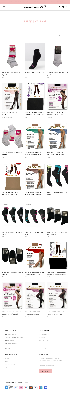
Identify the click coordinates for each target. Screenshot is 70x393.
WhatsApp (11, 340)
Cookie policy (42, 348)
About (6, 361)
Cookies (26, 382)
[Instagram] (9, 348)
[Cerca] (60, 7)
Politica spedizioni (43, 334)
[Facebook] (6, 348)
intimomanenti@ (12, 343)
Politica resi (42, 337)
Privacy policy (42, 344)
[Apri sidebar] (4, 7)
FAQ (6, 367)
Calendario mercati (10, 364)
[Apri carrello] (66, 7)
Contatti (7, 358)
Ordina (61, 36)
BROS (8, 385)
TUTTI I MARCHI (59, 2)
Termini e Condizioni (44, 340)
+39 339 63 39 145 (11, 334)
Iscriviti (45, 371)
